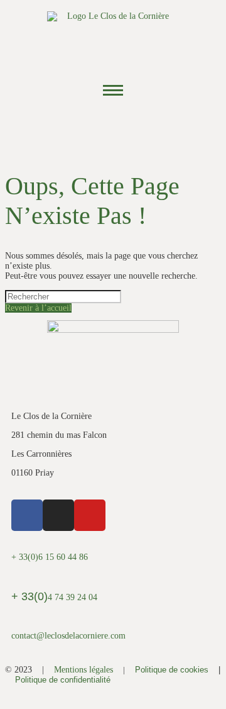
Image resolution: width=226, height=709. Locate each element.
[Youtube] (147, 128)
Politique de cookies (171, 669)
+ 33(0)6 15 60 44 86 (49, 557)
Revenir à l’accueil (38, 308)
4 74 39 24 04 (54, 597)
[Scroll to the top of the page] (8, 698)
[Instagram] (113, 128)
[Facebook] (78, 128)
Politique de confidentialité (62, 679)
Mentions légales (83, 669)
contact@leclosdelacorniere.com (68, 635)
